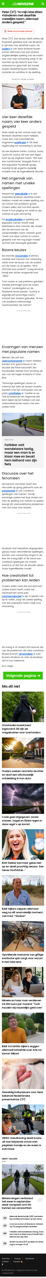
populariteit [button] (8, 490)
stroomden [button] (21, 255)
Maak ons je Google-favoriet (20, 31)
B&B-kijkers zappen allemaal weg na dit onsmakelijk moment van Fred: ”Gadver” (22, 912)
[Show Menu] (3, 4)
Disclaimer (29, 1258)
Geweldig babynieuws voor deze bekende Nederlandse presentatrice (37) (22, 1095)
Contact (5, 1261)
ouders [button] (6, 48)
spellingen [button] (20, 142)
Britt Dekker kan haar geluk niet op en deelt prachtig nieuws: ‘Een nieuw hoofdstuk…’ (23, 866)
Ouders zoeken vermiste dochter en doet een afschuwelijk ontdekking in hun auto (22, 774)
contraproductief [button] (12, 596)
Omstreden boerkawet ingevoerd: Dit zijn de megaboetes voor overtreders (21, 728)
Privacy (18, 1258)
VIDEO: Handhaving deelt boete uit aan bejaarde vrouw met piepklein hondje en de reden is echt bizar (21, 1143)
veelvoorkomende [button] (12, 360)
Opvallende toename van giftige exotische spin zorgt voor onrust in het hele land (22, 958)
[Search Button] (43, 4)
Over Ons (6, 1258)
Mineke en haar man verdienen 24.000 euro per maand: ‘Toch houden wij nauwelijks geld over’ (22, 1004)
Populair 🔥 (18, 1261)
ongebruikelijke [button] (14, 219)
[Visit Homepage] (23, 3)
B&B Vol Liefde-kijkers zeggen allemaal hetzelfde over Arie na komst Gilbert (22, 1049)
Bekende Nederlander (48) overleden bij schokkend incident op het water (26, 1217)
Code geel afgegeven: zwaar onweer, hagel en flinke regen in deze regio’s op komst (22, 820)
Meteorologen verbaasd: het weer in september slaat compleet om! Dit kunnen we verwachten (17, 1203)
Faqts (10, 666)
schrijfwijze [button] (14, 393)
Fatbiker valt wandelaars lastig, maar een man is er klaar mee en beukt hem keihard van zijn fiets (27, 1234)
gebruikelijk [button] (21, 193)
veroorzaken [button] (26, 653)
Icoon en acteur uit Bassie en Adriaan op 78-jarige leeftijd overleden (26, 1225)
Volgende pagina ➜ (23, 675)
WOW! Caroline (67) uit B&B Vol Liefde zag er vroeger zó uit (26, 1243)
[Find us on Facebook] (2, 1264)
